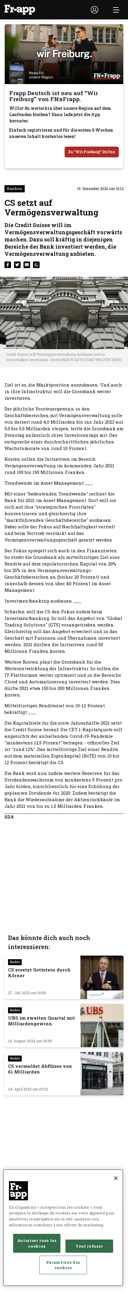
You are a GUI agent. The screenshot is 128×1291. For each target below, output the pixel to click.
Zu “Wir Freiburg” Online (91, 151)
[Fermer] (115, 1178)
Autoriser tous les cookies (37, 1243)
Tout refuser (89, 1246)
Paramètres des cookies (63, 1265)
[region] (63, 1227)
